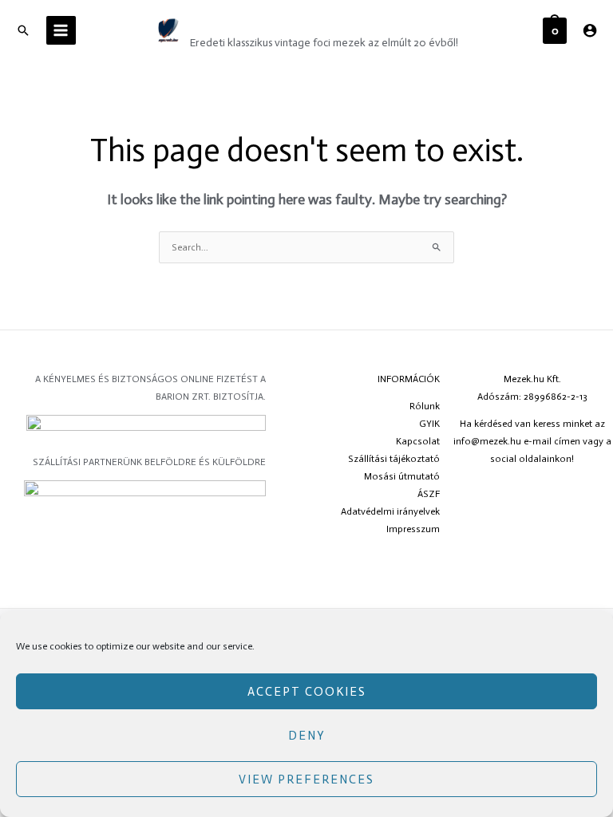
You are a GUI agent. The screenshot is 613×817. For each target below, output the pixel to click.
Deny (307, 735)
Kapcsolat (418, 441)
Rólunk (424, 406)
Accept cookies (306, 692)
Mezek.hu (233, 21)
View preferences (306, 779)
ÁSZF (428, 493)
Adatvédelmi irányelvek (390, 511)
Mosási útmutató (402, 476)
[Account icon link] (590, 30)
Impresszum (413, 529)
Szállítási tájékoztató (394, 458)
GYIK (429, 423)
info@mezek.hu (487, 441)
